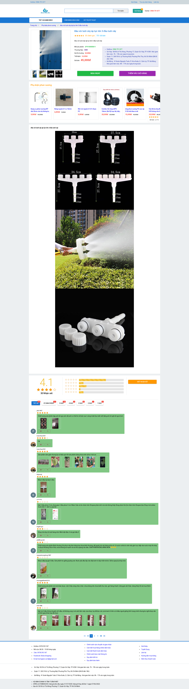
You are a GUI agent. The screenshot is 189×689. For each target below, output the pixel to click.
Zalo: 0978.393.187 (40, 652)
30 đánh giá (90, 36)
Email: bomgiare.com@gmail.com (45, 659)
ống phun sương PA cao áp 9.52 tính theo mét (111, 110)
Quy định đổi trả (92, 657)
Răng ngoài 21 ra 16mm (39, 109)
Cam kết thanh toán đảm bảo (97, 651)
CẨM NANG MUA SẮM (71, 20)
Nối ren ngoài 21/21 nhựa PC (63, 110)
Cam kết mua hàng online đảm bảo (99, 648)
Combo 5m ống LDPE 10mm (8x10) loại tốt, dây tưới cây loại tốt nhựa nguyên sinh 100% (87, 110)
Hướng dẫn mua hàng (148, 656)
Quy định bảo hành (93, 660)
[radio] (38, 390)
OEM (86, 50)
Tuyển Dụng (145, 649)
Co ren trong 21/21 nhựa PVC (157, 110)
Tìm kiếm (120, 11)
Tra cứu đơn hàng (146, 2)
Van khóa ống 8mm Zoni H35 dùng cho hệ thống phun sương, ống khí (134, 110)
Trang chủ (34, 25)
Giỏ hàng (138, 11)
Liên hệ (156, 2)
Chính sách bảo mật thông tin (97, 654)
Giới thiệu (144, 646)
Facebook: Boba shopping (42, 656)
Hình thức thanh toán (148, 659)
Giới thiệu (134, 2)
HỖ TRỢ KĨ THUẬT (90, 20)
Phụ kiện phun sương (49, 25)
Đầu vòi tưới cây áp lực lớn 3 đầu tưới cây (74, 25)
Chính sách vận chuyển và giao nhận (99, 644)
